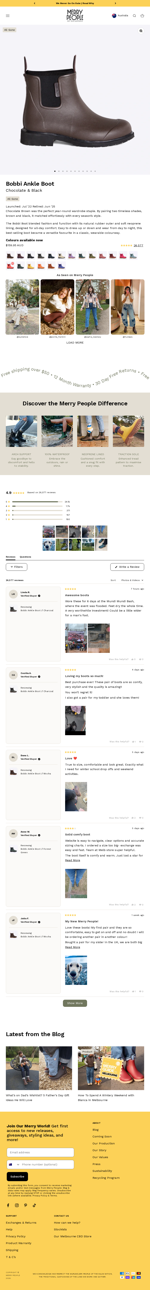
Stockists (60, 1229)
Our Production (104, 1143)
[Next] (115, 3)
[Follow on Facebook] (8, 1205)
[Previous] (34, 3)
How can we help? (67, 1222)
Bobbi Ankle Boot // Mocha (36, 773)
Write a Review (131, 568)
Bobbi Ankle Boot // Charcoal (37, 610)
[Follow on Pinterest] (25, 1205)
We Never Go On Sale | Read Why (75, 3)
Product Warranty (18, 1243)
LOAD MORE (75, 342)
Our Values (100, 1157)
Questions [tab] (25, 557)
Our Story (99, 1150)
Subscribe (17, 1176)
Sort (113, 580)
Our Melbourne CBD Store (72, 1236)
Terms (53, 1195)
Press (96, 1164)
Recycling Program (106, 1178)
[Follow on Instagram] (17, 1205)
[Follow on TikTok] (34, 1205)
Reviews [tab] (10, 557)
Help (9, 1229)
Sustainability (102, 1171)
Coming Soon (102, 1136)
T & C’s (11, 1257)
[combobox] (13, 1164)
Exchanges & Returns (21, 1222)
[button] (108, 245)
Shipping (12, 1250)
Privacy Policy (40, 1195)
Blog (96, 1129)
